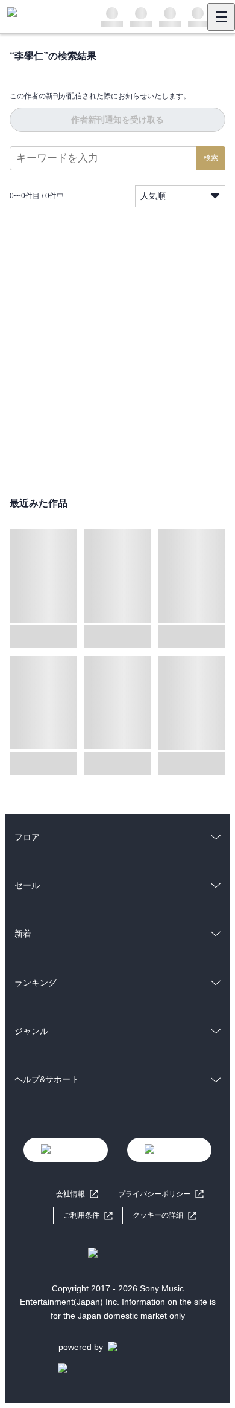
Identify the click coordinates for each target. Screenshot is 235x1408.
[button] (164, 1215)
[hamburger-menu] (221, 17)
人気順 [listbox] (153, 196)
